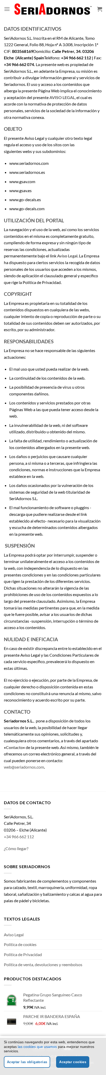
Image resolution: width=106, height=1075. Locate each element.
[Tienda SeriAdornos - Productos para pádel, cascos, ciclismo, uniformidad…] (53, 8)
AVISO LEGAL (62, 97)
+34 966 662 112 (19, 836)
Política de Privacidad (23, 954)
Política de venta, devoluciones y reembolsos (43, 964)
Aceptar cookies (72, 1062)
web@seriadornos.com (24, 766)
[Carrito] (99, 9)
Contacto (14, 747)
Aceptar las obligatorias (27, 1062)
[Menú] (7, 9)
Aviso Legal (14, 934)
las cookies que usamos (37, 1047)
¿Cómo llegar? (16, 848)
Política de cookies (20, 944)
